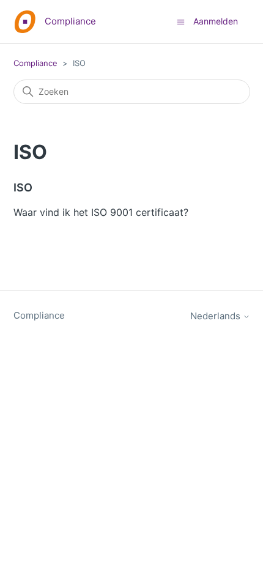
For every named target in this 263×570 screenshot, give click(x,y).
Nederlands (216, 316)
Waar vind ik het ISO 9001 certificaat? (100, 212)
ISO (22, 187)
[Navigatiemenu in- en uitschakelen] (181, 21)
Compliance (35, 63)
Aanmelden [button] (215, 21)
